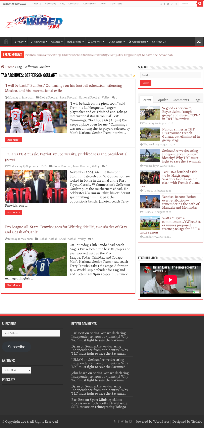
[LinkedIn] (172, 3)
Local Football (68, 97)
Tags (197, 99)
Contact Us (74, 3)
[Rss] (160, 3)
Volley (20, 41)
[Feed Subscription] (134, 76)
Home (103, 3)
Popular (162, 99)
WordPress (161, 421)
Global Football (48, 97)
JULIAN (77, 359)
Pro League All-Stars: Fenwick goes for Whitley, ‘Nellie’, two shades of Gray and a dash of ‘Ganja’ (66, 229)
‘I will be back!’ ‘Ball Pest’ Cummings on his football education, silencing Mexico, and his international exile (63, 88)
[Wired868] (34, 21)
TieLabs (196, 421)
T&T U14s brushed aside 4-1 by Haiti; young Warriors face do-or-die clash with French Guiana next (170, 179)
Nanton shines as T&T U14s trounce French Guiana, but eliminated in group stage (181, 134)
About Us (36, 3)
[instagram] (176, 3)
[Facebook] (164, 3)
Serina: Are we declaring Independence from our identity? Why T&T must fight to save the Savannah (99, 55)
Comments (181, 99)
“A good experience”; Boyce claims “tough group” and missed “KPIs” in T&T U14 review (181, 113)
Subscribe (16, 347)
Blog (62, 3)
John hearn (79, 373)
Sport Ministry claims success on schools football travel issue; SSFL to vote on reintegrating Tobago (99, 403)
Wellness (55, 41)
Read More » (13, 139)
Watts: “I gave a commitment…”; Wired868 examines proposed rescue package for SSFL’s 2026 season (170, 225)
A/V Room (117, 41)
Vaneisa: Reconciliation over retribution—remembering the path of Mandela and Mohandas (180, 202)
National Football (89, 97)
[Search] (200, 4)
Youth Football (74, 41)
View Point (39, 41)
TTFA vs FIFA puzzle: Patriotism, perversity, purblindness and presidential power (66, 156)
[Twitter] (168, 3)
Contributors (89, 3)
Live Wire (96, 41)
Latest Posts (116, 3)
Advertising (50, 3)
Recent (146, 99)
